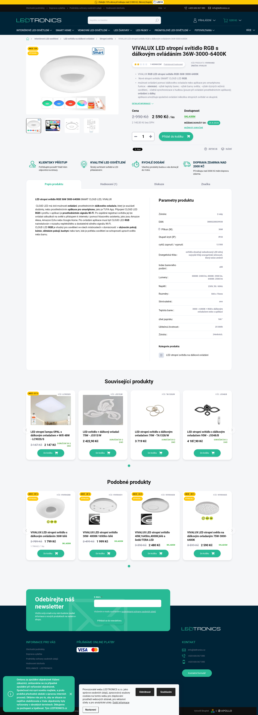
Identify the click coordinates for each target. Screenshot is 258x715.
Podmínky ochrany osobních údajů (86, 8)
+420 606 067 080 (196, 656)
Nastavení (90, 709)
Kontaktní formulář (197, 673)
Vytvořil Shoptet (201, 711)
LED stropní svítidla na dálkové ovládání (187, 355)
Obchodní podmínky (35, 8)
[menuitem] (34, 30)
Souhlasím (166, 692)
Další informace (121, 702)
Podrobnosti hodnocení (173, 64)
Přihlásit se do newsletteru (109, 620)
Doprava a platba (57, 8)
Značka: (199, 66)
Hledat (157, 20)
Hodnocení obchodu (115, 8)
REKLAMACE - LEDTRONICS (39, 668)
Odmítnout (144, 692)
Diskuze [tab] (159, 184)
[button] (129, 466)
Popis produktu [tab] (54, 184)
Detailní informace (141, 104)
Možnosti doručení (193, 128)
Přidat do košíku (172, 136)
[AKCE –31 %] (51, 410)
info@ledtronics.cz (196, 650)
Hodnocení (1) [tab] (108, 184)
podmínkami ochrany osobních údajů (139, 611)
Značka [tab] (205, 184)
